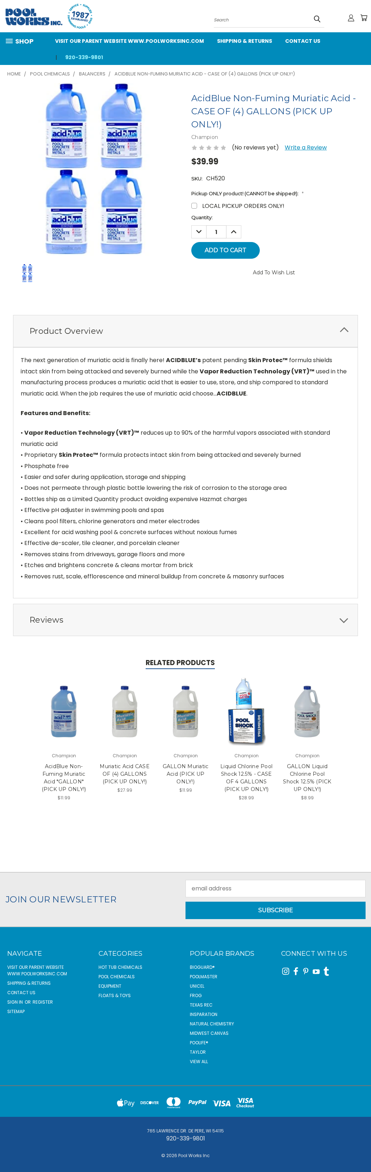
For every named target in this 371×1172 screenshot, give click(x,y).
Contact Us (302, 41)
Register (43, 1002)
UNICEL (197, 986)
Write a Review (306, 147)
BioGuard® (202, 967)
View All (199, 1061)
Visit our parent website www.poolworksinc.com (129, 41)
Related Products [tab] (180, 663)
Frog (196, 995)
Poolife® (199, 1043)
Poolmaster (203, 977)
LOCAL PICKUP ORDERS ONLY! (243, 206)
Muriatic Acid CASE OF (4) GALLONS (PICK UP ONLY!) (125, 774)
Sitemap (16, 1011)
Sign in (15, 1002)
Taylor (198, 1052)
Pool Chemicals (117, 977)
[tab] (185, 331)
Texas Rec (201, 1005)
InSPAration (203, 1014)
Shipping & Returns (244, 41)
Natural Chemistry (212, 1024)
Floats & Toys (115, 995)
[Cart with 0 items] (363, 17)
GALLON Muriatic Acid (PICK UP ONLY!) (186, 774)
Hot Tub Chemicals (120, 967)
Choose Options (63, 718)
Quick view (64, 700)
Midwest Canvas (209, 1033)
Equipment (110, 986)
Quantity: (202, 217)
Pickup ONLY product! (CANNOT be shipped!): (247, 193)
